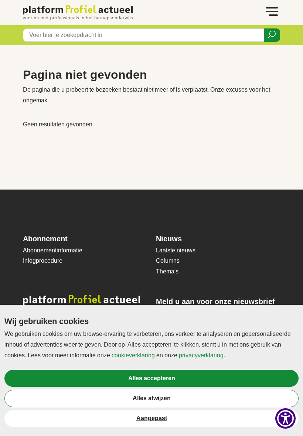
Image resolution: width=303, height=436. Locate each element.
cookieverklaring (133, 355)
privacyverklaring (201, 355)
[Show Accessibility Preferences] (285, 418)
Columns (168, 261)
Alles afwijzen (152, 398)
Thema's (167, 271)
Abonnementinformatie (52, 250)
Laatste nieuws (175, 250)
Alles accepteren (151, 378)
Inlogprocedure (42, 261)
